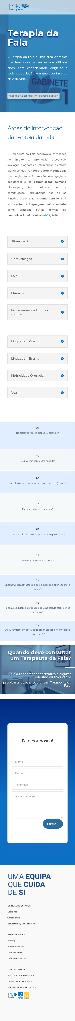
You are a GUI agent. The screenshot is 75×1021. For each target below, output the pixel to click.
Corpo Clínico (13, 918)
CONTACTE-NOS (16, 969)
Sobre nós (12, 912)
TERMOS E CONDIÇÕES (19, 981)
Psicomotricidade (15, 946)
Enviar (53, 824)
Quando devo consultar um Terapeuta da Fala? (33, 96)
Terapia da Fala (14, 952)
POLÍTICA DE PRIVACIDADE (20, 975)
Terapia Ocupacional (17, 958)
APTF (46, 215)
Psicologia (12, 940)
